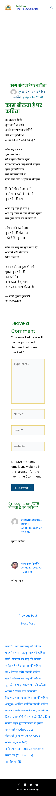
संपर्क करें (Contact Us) (19, 755)
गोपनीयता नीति (13, 761)
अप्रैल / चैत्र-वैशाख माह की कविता (23, 665)
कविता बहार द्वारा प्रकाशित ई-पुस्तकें (24, 723)
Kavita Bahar (21, 6)
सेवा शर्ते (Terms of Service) (22, 736)
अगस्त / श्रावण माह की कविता (21, 691)
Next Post (28, 623)
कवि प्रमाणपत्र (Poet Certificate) (24, 749)
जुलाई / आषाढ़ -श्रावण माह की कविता (25, 685)
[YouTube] (36, 784)
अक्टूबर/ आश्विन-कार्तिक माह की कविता (26, 704)
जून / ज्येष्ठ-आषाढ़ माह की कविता (23, 678)
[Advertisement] (28, 45)
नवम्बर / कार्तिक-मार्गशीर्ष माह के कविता (26, 710)
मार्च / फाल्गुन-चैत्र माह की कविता (23, 659)
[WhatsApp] (19, 784)
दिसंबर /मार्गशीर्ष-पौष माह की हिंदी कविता (27, 717)
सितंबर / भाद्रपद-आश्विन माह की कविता (26, 697)
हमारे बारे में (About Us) (19, 729)
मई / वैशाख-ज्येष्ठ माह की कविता (22, 672)
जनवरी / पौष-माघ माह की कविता (23, 646)
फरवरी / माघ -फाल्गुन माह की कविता (25, 652)
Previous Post (28, 615)
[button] (51, 8)
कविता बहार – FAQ (16, 742)
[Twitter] (31, 784)
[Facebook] (25, 784)
